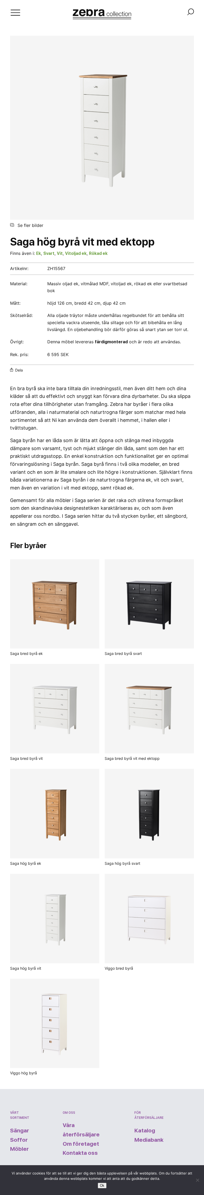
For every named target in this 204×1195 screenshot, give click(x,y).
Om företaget (81, 1143)
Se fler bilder (29, 225)
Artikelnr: (19, 268)
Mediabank (148, 1139)
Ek (38, 253)
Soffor (19, 1139)
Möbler (19, 1148)
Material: (18, 283)
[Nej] (197, 1180)
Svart (48, 253)
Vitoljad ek (76, 253)
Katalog (144, 1130)
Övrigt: (17, 341)
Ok (102, 1186)
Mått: (15, 303)
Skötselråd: (21, 315)
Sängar (19, 1130)
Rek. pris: (19, 354)
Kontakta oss (80, 1152)
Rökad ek (98, 253)
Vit (60, 253)
